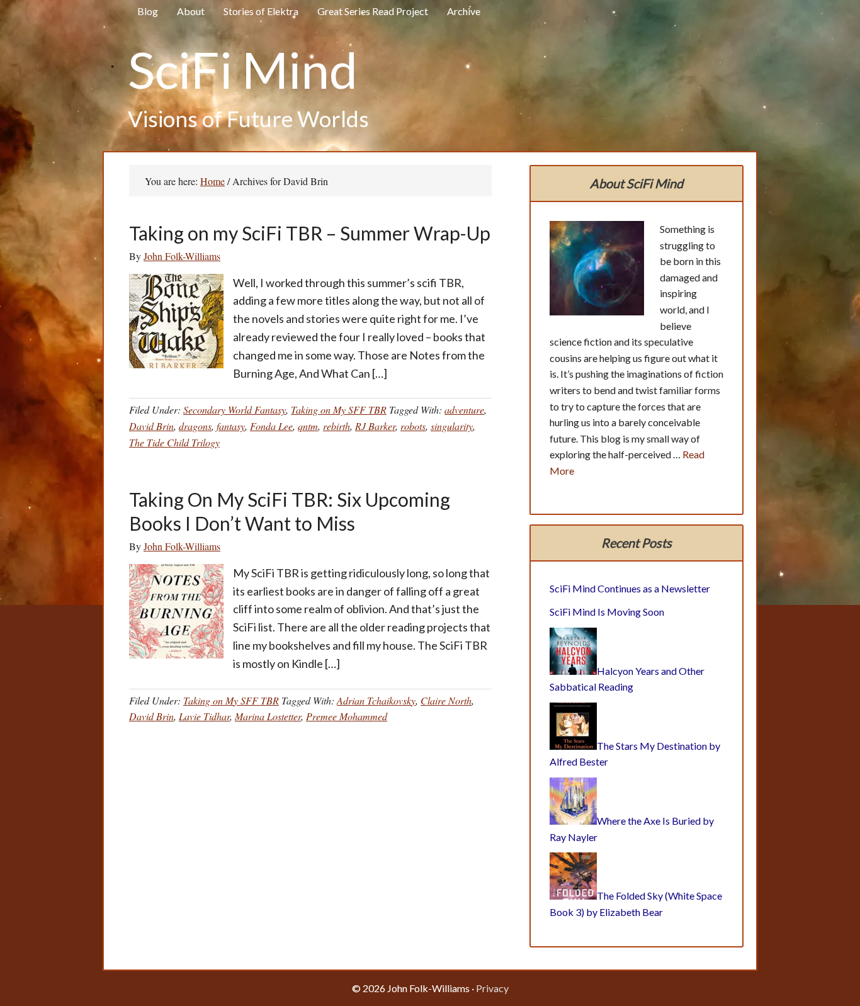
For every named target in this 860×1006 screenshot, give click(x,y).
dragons (195, 425)
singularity (452, 425)
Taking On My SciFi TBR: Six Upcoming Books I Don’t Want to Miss (289, 511)
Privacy (492, 988)
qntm (308, 425)
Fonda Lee (271, 425)
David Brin (151, 425)
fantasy (231, 425)
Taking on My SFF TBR (339, 409)
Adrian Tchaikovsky (376, 700)
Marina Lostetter (268, 716)
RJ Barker (375, 425)
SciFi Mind (243, 69)
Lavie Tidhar (204, 716)
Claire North (446, 700)
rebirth (336, 425)
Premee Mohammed (346, 716)
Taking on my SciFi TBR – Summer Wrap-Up (309, 233)
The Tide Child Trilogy (174, 442)
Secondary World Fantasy (234, 409)
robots (413, 425)
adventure (464, 409)
